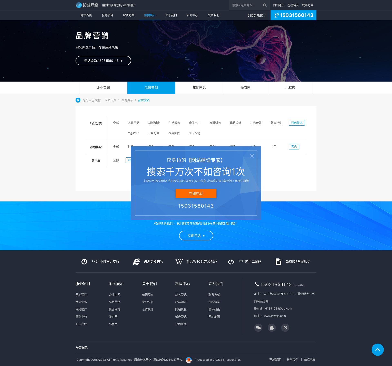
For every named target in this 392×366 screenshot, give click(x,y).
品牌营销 (151, 88)
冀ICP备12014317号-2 (168, 359)
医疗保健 (194, 133)
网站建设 (278, 5)
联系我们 (213, 15)
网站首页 (86, 15)
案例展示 (150, 15)
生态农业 (133, 133)
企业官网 (103, 88)
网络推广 (81, 309)
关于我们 (171, 15)
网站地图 (214, 316)
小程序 (290, 88)
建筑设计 (235, 122)
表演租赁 (174, 133)
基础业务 (81, 316)
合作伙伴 (148, 309)
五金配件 (153, 133)
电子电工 (194, 122)
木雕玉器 (133, 122)
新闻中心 (192, 15)
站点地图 (309, 359)
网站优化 (181, 309)
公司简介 (148, 294)
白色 (273, 146)
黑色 (294, 146)
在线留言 (293, 5)
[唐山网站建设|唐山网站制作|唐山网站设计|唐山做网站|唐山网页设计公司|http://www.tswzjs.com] (88, 5)
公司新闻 (181, 324)
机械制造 (154, 122)
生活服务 (174, 122)
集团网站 (199, 88)
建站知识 (181, 302)
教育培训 (276, 122)
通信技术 (297, 122)
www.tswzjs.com (275, 315)
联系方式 (307, 5)
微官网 (246, 88)
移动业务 (81, 302)
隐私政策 (214, 309)
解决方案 (128, 15)
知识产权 (81, 324)
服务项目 (107, 15)
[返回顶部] (378, 350)
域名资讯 (181, 294)
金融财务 (215, 122)
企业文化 (148, 302)
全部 (116, 122)
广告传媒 (256, 122)
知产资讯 (181, 316)
